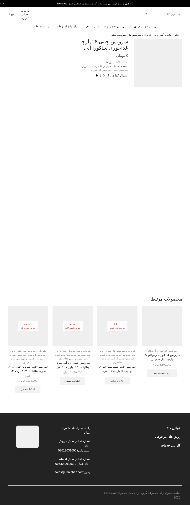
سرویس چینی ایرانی (122, 358)
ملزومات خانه (41, 26)
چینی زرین (87, 66)
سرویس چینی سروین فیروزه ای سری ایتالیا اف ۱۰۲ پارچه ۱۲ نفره (28, 371)
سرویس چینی (118, 34)
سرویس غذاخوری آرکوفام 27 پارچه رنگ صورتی (162, 357)
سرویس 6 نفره (103, 66)
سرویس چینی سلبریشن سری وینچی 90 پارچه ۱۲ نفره (117, 369)
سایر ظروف (92, 26)
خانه (177, 34)
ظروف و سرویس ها (140, 34)
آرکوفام (152, 350)
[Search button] (146, 14)
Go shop (62, 3)
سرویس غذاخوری (101, 69)
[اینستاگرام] (38, 12)
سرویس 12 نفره (126, 354)
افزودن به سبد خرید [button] (162, 373)
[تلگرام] (45, 16)
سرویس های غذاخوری (146, 26)
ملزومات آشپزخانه (67, 26)
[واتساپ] (44, 12)
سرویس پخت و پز (116, 26)
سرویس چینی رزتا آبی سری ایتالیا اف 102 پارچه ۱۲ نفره (73, 365)
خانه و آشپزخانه (163, 34)
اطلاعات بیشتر (117, 380)
